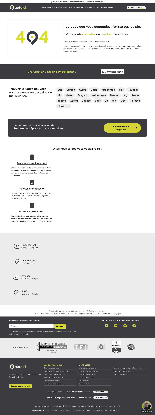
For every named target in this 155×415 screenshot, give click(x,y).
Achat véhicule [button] (47, 8)
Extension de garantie (51, 368)
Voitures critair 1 (84, 384)
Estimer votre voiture (32, 211)
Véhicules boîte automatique (88, 371)
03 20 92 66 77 (100, 392)
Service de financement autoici (54, 384)
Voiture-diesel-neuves (121, 374)
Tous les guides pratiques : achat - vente (127, 368)
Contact (104, 406)
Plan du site (95, 406)
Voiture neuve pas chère (122, 371)
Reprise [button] (96, 8)
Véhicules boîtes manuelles (88, 374)
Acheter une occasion (32, 188)
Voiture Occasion (76, 8)
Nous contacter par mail (20, 386)
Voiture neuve (61, 8)
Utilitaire (88, 8)
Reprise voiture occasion (52, 381)
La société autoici (42, 406)
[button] (136, 7)
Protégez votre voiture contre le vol (56, 371)
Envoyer (60, 326)
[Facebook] (106, 325)
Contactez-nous (113, 71)
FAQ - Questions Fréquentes (75, 406)
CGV (88, 406)
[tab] (60, 89)
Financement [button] (106, 8)
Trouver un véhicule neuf (32, 163)
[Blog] (125, 325)
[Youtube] (115, 325)
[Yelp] (134, 325)
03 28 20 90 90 (101, 398)
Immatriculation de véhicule (53, 377)
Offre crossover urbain (86, 377)
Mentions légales (56, 406)
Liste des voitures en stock (88, 368)
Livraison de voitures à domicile (54, 374)
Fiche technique (84, 381)
